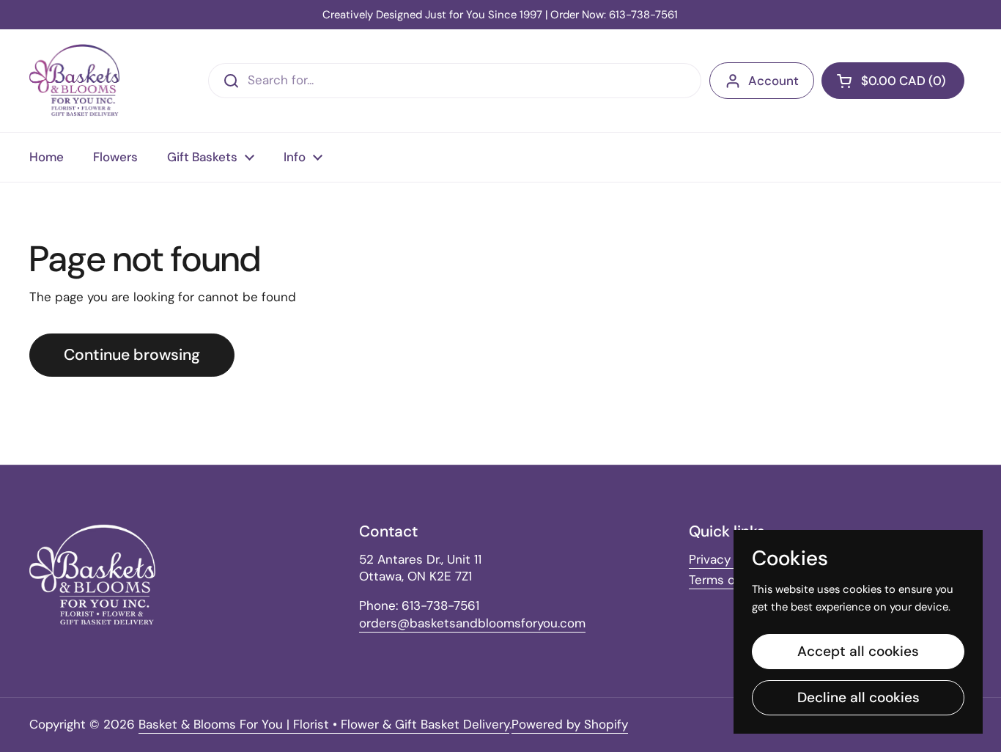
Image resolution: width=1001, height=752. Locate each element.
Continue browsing (132, 354)
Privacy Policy (729, 559)
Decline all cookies (858, 697)
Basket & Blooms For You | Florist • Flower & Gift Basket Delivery (323, 724)
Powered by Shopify (569, 724)
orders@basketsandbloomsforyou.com (472, 623)
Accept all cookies (858, 651)
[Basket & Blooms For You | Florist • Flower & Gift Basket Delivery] (74, 80)
